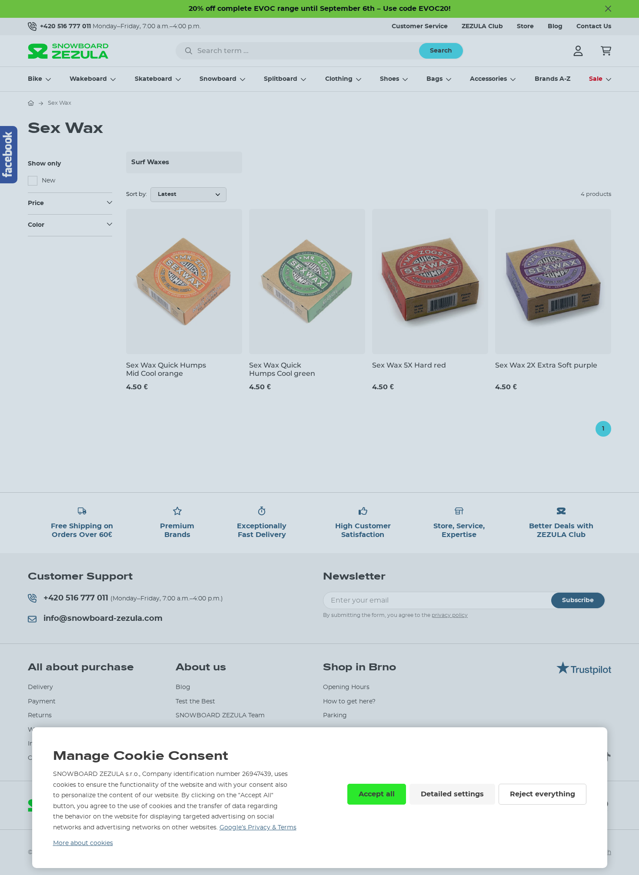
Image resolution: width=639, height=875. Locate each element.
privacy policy (450, 615)
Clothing (339, 79)
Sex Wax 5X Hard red (409, 365)
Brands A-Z (552, 79)
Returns (40, 716)
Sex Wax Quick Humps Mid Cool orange (166, 369)
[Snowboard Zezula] (68, 51)
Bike (35, 79)
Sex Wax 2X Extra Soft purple (546, 365)
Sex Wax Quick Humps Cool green (282, 369)
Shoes (389, 79)
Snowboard (218, 79)
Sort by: (136, 194)
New (48, 181)
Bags (434, 79)
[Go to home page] (30, 103)
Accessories (488, 79)
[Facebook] (8, 154)
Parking (335, 716)
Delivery (40, 687)
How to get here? (349, 702)
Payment (42, 702)
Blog (555, 26)
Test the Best (195, 702)
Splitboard (280, 79)
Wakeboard (88, 79)
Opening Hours (346, 687)
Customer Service (420, 26)
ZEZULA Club (482, 26)
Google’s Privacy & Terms (258, 828)
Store (525, 26)
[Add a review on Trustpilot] (583, 672)
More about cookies (83, 843)
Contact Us (593, 26)
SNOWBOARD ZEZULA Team (220, 716)
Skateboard (153, 79)
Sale (595, 79)
